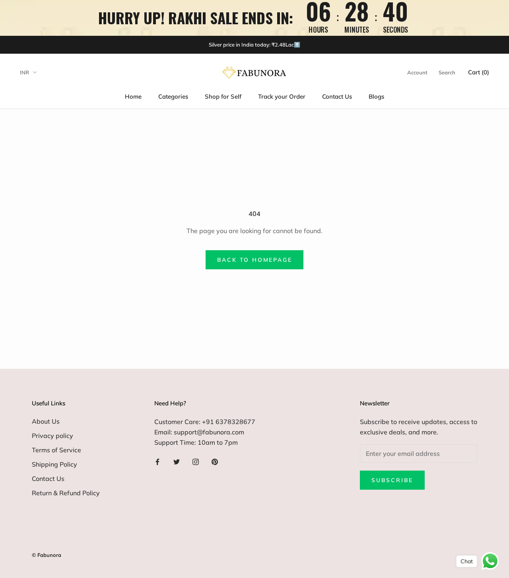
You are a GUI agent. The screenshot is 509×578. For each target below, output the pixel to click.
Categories (173, 96)
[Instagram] (195, 461)
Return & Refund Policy (66, 493)
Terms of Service (56, 450)
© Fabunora (46, 555)
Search (447, 72)
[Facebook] (157, 461)
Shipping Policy (54, 464)
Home (133, 96)
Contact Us (337, 96)
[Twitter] (176, 461)
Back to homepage (254, 259)
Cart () (478, 72)
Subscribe (392, 480)
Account (417, 72)
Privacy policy (52, 436)
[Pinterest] (215, 461)
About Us (46, 421)
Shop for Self (223, 96)
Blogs (376, 96)
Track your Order (281, 96)
